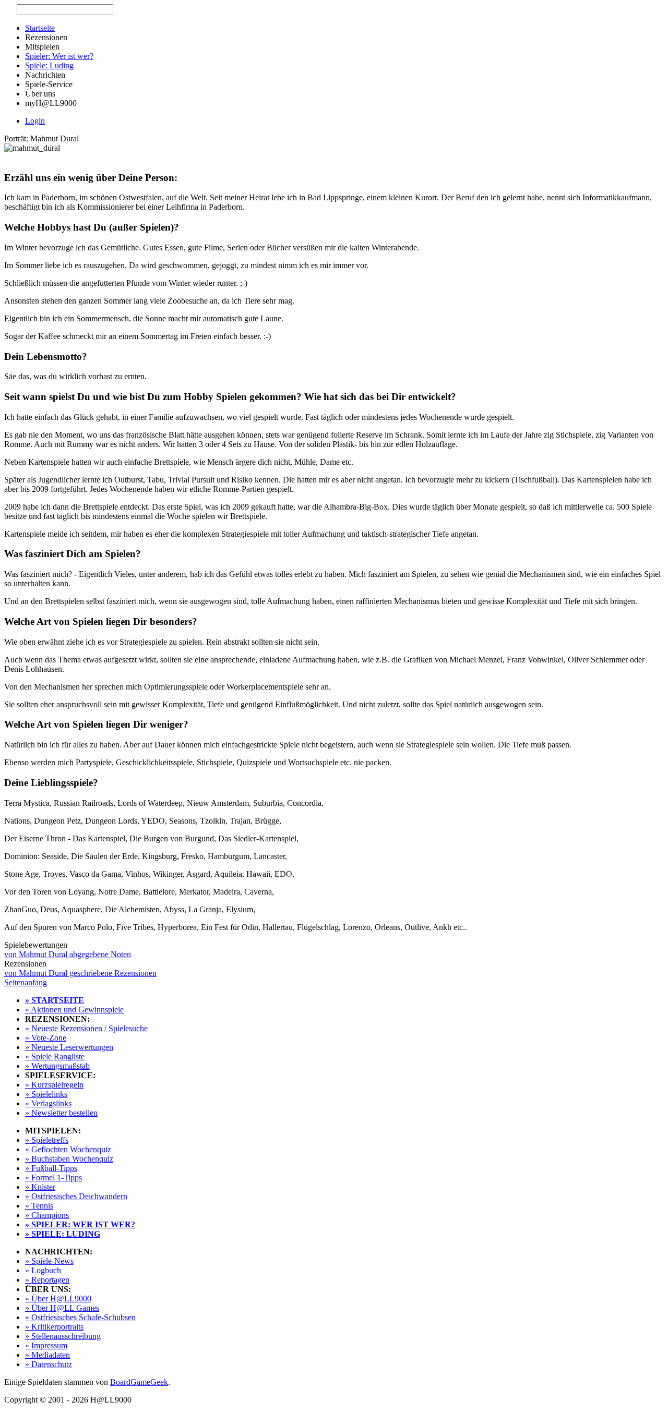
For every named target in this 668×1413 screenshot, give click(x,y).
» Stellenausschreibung (63, 1336)
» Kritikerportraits (54, 1326)
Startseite (40, 27)
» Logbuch (43, 1270)
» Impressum (46, 1345)
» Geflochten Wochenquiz (68, 1149)
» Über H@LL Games (62, 1307)
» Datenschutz (48, 1364)
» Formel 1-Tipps (53, 1177)
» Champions (47, 1215)
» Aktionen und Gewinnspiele (74, 1009)
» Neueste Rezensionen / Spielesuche (86, 1028)
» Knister (40, 1186)
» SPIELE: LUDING (62, 1233)
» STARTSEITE (54, 1000)
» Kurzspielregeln (54, 1084)
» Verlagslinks (48, 1103)
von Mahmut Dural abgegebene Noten (67, 954)
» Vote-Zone (45, 1037)
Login (35, 120)
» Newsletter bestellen (61, 1112)
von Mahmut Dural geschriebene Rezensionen (80, 973)
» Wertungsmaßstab (57, 1065)
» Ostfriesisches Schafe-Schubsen (80, 1317)
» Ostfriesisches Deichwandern (76, 1196)
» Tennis (39, 1205)
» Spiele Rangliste (55, 1056)
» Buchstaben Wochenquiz (69, 1158)
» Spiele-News (49, 1261)
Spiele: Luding (49, 65)
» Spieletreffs (46, 1140)
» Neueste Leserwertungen (69, 1047)
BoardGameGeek (139, 1382)
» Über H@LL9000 (58, 1298)
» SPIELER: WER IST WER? (80, 1224)
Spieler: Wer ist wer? (59, 56)
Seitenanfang (25, 982)
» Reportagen (47, 1279)
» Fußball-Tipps (51, 1168)
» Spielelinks (46, 1094)
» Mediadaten (47, 1354)
